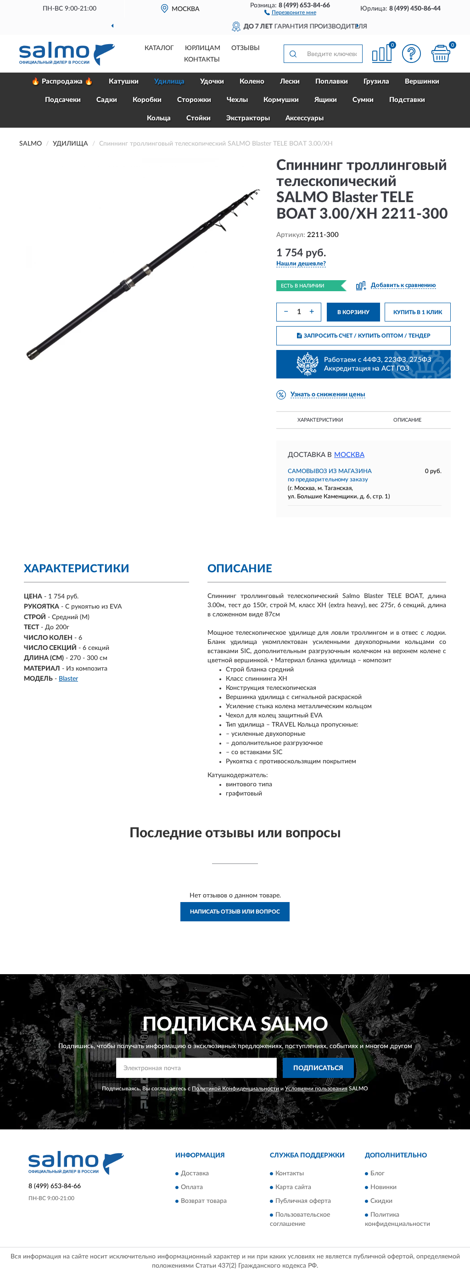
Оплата (192, 1187)
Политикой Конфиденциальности (235, 1088)
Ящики (325, 99)
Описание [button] (407, 420)
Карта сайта (293, 1187)
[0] (441, 53)
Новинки (383, 1187)
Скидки (381, 1201)
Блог (377, 1173)
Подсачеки (63, 99)
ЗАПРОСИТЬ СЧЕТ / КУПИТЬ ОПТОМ (367, 335)
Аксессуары (304, 118)
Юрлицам (202, 48)
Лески (290, 81)
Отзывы (245, 48)
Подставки (407, 99)
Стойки (198, 118)
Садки (106, 99)
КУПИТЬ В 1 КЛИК (417, 312)
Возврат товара (204, 1201)
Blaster (68, 679)
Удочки (212, 81)
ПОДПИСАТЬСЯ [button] (318, 1068)
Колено (252, 81)
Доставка (195, 1173)
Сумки (363, 99)
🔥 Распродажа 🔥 (62, 81)
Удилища (169, 81)
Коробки (147, 99)
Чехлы (237, 99)
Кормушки (281, 99)
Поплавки (331, 81)
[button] (290, 12)
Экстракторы (248, 118)
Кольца (159, 118)
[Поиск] (293, 54)
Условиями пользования (316, 1088)
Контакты (202, 59)
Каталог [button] (159, 48)
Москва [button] (349, 454)
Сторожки (194, 99)
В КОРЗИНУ (353, 312)
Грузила (376, 81)
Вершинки (422, 81)
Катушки (124, 81)
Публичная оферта (303, 1201)
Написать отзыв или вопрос (235, 911)
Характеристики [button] (320, 420)
